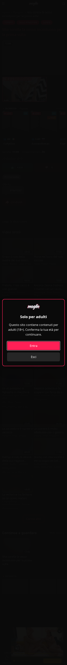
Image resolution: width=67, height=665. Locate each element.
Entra (33, 346)
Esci (33, 357)
